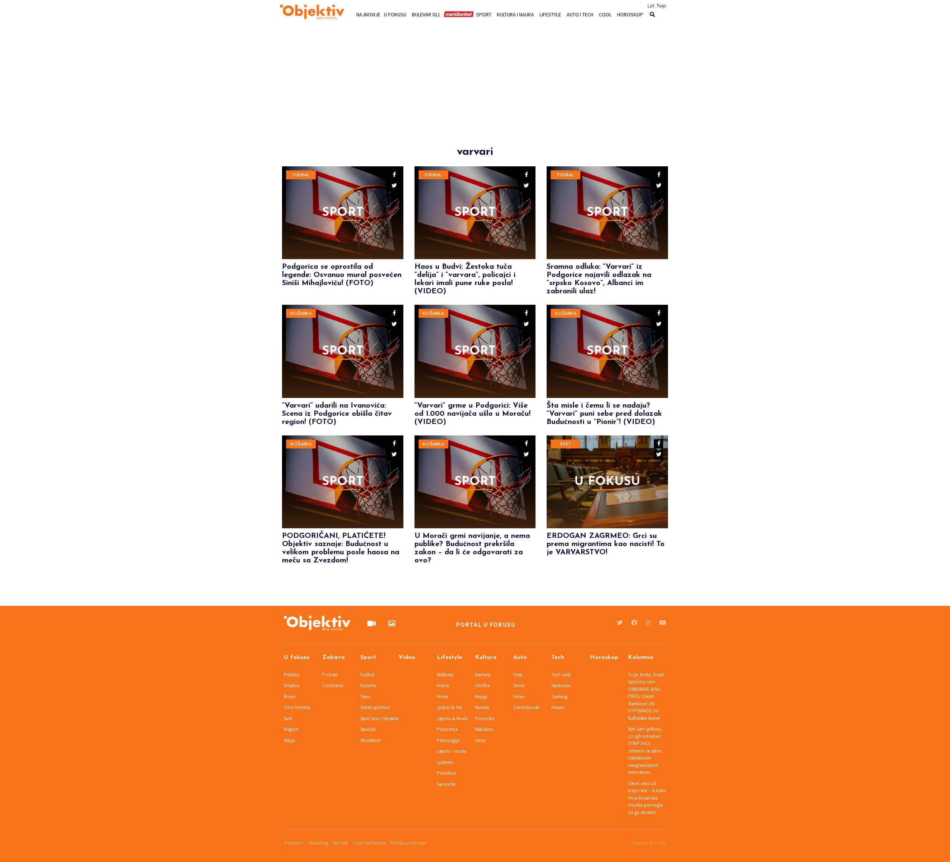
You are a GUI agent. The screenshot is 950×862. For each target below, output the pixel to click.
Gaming (559, 696)
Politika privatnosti (408, 843)
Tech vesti (561, 675)
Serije (480, 740)
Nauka (557, 707)
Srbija (289, 740)
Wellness (445, 675)
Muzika (482, 707)
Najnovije (368, 14)
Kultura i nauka (515, 14)
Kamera (483, 675)
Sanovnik (446, 784)
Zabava (333, 657)
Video (407, 657)
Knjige (481, 696)
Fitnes (442, 696)
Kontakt (340, 843)
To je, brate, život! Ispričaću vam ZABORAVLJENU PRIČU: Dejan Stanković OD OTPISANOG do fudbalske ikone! (646, 696)
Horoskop (630, 14)
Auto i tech (580, 14)
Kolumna (640, 657)
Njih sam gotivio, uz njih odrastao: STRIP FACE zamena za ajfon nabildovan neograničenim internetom (645, 751)
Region (291, 729)
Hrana (443, 685)
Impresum (294, 843)
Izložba (482, 685)
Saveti (519, 685)
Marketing (318, 843)
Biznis (289, 696)
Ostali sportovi (375, 707)
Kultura (486, 657)
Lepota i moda (451, 751)
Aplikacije (560, 685)
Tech (557, 657)
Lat (651, 5)
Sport (483, 14)
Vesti (517, 675)
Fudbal (300, 175)
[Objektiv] (312, 13)
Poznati (330, 675)
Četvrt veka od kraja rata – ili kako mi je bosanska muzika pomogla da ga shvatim (647, 798)
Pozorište (484, 718)
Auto (520, 657)
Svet (565, 444)
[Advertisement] (475, 94)
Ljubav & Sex (449, 707)
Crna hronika (297, 707)
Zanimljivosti (526, 707)
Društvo (291, 685)
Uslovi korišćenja (369, 843)
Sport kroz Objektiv (379, 718)
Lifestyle (550, 14)
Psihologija (448, 740)
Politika (291, 675)
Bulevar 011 (426, 14)
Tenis (365, 696)
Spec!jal (368, 729)
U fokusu (395, 14)
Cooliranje (332, 685)
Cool (605, 14)
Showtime (370, 740)
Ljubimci (445, 762)
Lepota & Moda (452, 718)
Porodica (446, 773)
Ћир (661, 5)
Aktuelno (484, 729)
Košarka (301, 313)
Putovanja (447, 729)
